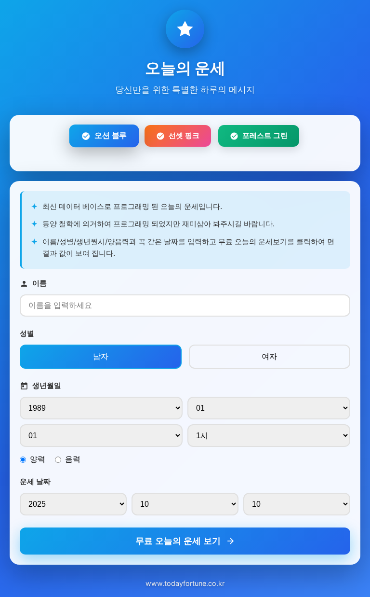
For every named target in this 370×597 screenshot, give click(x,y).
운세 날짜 (35, 481)
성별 (27, 333)
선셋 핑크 (184, 135)
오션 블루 (110, 135)
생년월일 (46, 385)
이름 (39, 283)
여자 (269, 356)
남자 (100, 356)
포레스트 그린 (265, 135)
